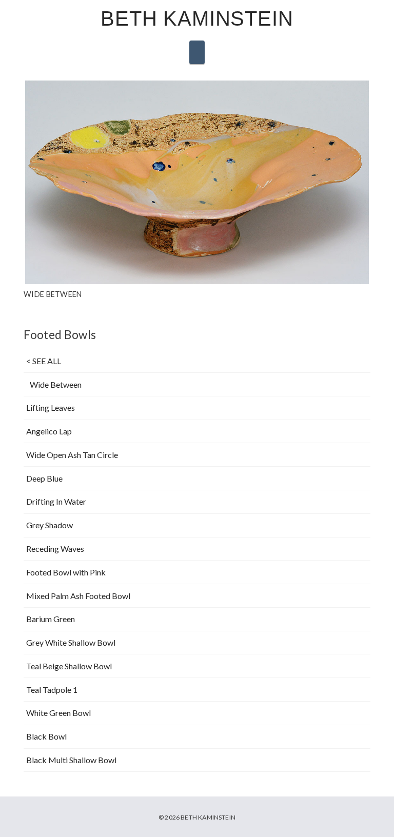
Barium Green (50, 619)
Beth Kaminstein (197, 18)
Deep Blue (44, 478)
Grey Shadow (49, 525)
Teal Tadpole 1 (51, 689)
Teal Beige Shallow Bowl (69, 666)
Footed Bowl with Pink (66, 572)
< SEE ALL (43, 361)
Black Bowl (46, 736)
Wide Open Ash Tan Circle (72, 455)
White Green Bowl (58, 713)
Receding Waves (55, 548)
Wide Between (56, 384)
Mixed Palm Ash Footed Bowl (78, 596)
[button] (197, 52)
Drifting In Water (56, 501)
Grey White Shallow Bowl (70, 642)
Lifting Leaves (50, 407)
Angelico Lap (49, 431)
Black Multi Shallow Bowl (71, 760)
